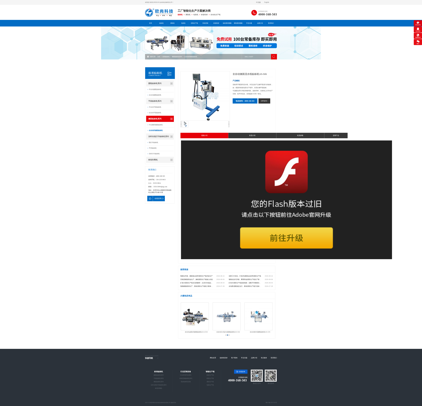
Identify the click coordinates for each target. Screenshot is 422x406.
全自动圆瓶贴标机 (155, 95)
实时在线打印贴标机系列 (158, 136)
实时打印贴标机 (154, 154)
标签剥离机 (153, 160)
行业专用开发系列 (185, 375)
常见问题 (244, 358)
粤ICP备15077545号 (271, 402)
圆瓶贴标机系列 (154, 83)
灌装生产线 (210, 381)
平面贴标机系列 (154, 101)
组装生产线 (210, 378)
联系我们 (274, 358)
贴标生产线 (210, 375)
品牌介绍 (254, 358)
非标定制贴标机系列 (185, 378)
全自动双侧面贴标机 (190, 56)
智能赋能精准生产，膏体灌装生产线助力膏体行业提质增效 (197, 286)
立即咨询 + (264, 101)
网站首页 (213, 358)
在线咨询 (242, 371)
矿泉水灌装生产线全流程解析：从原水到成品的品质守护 (197, 283)
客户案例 (234, 358)
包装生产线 (210, 385)
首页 (158, 56)
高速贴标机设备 (186, 381)
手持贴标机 (153, 148)
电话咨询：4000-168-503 (245, 101)
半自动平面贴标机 (155, 107)
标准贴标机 (166, 56)
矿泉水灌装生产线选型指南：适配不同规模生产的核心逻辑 (245, 283)
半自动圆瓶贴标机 (155, 89)
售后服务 (264, 358)
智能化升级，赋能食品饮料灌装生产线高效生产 (196, 276)
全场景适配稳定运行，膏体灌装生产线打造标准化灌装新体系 (245, 286)
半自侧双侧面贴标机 (156, 125)
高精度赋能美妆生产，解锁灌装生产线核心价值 (196, 279)
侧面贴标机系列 (177, 56)
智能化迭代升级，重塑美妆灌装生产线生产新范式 (245, 279)
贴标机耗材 (223, 358)
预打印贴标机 (153, 142)
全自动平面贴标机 (155, 113)
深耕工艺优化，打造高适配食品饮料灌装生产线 (245, 276)
